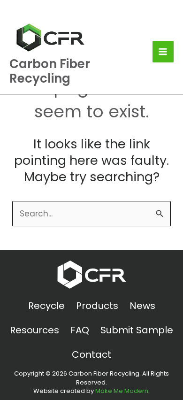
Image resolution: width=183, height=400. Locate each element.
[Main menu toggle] (163, 51)
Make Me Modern (121, 390)
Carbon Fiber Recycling (49, 71)
